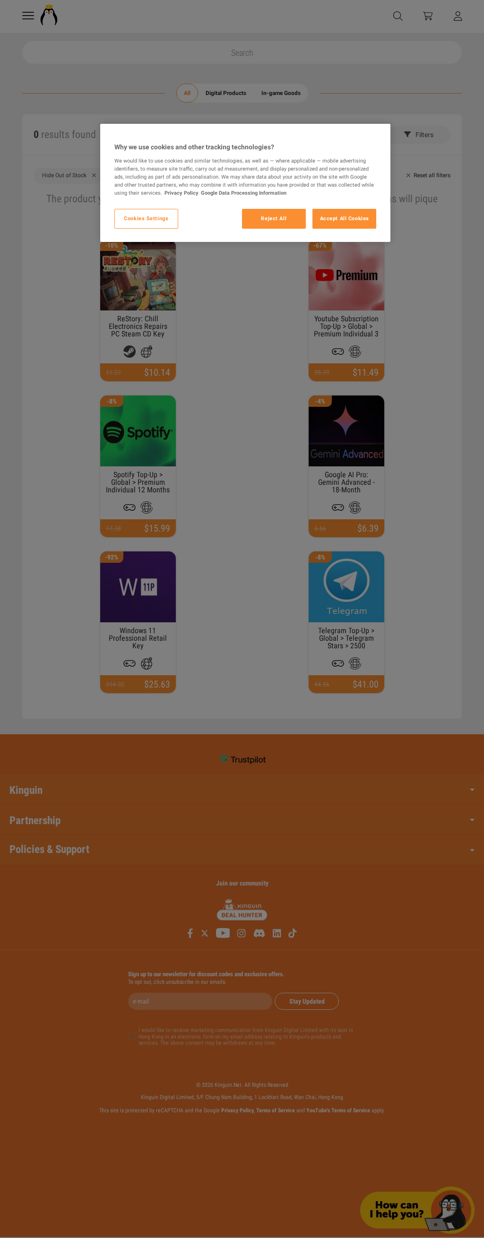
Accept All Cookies (344, 218)
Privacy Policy (181, 192)
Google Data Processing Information (243, 192)
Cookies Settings (146, 218)
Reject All (273, 218)
